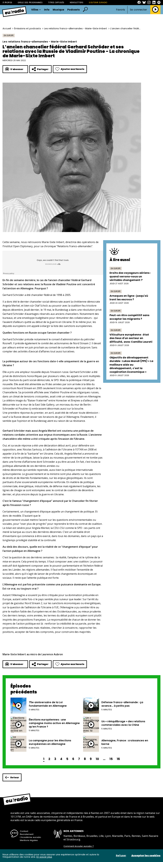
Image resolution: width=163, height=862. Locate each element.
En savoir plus (44, 857)
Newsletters (76, 2)
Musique (58, 9)
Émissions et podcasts (27, 28)
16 (118, 759)
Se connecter (138, 9)
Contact (24, 831)
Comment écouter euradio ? (79, 846)
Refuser (121, 855)
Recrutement (26, 834)
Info (47, 9)
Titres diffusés (56, 2)
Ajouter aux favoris (72, 69)
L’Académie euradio (30, 837)
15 (111, 759)
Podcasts (73, 9)
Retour (14, 777)
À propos (7, 2)
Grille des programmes (30, 2)
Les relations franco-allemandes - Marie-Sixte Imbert (75, 28)
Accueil (7, 28)
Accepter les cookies (145, 855)
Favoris (120, 9)
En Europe (9, 35)
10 (97, 759)
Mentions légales (29, 840)
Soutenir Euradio (98, 2)
